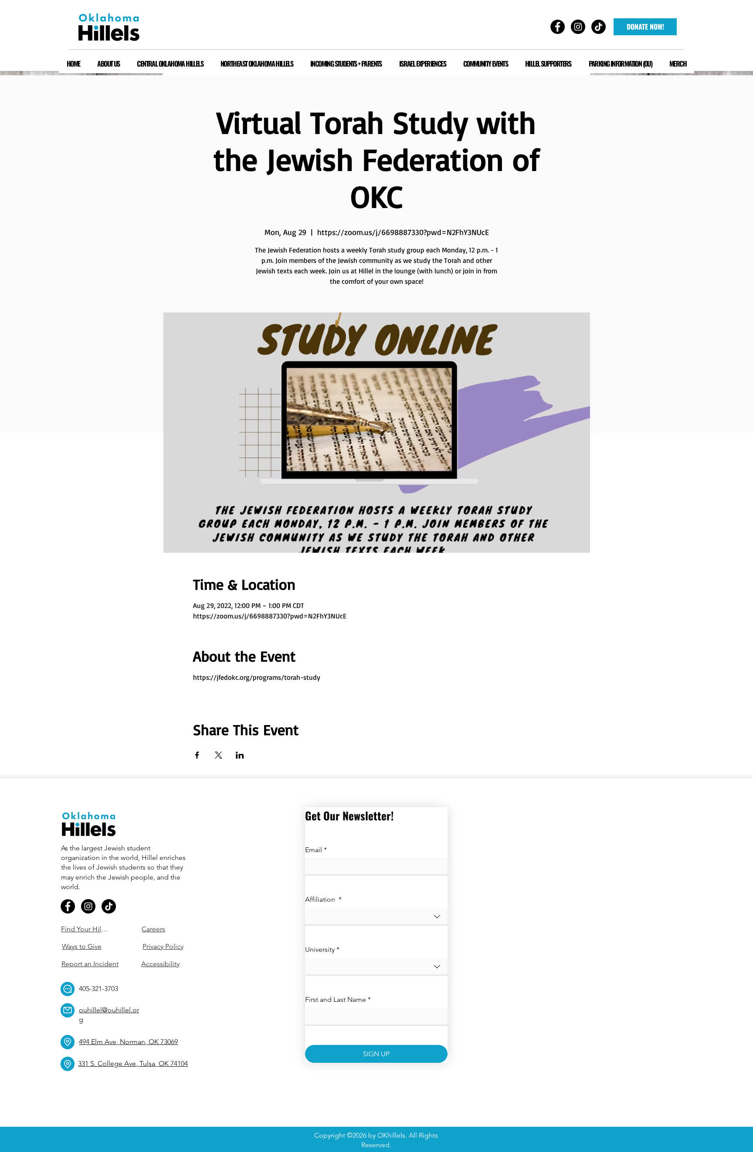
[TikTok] (109, 906)
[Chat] (68, 989)
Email (316, 850)
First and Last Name (338, 999)
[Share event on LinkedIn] (240, 755)
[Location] (68, 1042)
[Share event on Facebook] (197, 755)
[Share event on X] (218, 755)
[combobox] (376, 916)
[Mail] (68, 1010)
